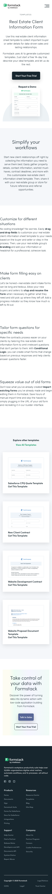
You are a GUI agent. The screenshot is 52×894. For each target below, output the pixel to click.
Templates (26, 15)
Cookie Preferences (33, 847)
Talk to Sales (26, 717)
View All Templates (26, 444)
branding (5, 247)
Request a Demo (27, 86)
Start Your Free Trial (26, 75)
